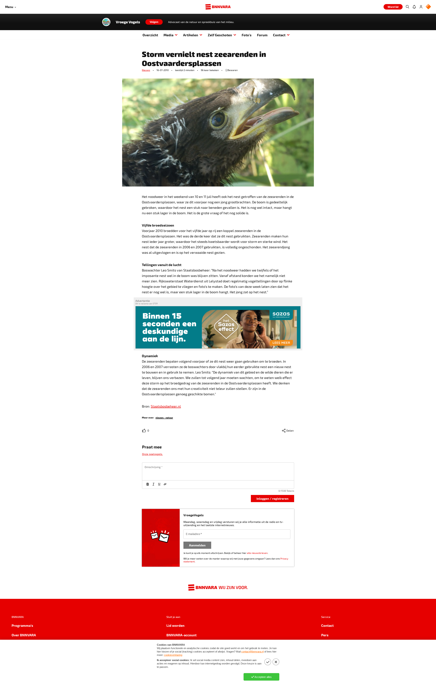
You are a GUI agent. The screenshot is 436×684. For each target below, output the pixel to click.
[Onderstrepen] (159, 484)
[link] (164, 417)
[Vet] (147, 484)
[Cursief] (153, 484)
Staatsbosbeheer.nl (166, 406)
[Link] (165, 484)
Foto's (247, 35)
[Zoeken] (407, 7)
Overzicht (150, 35)
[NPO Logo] (428, 7)
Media (168, 35)
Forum (262, 35)
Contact (279, 35)
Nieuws (146, 70)
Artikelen (190, 35)
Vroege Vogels (128, 22)
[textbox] (218, 471)
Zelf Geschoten (220, 35)
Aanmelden (197, 545)
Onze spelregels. (152, 454)
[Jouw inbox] (414, 7)
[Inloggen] (421, 7)
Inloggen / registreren (272, 498)
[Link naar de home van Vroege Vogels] (106, 22)
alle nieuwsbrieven (257, 552)
